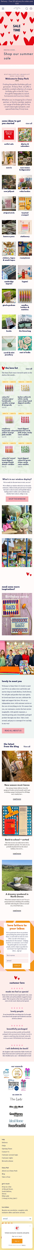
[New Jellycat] (9, 182)
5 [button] (21, 65)
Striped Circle (9, 213)
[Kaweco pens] (9, 227)
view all (29, 123)
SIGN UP (17, 965)
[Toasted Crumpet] (25, 203)
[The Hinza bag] (25, 322)
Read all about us (13, 731)
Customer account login (10, 1155)
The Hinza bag (25, 331)
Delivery (5, 1142)
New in (9, 168)
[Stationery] (25, 227)
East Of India (25, 352)
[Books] (9, 322)
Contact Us (5, 1152)
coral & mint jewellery (9, 354)
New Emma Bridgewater (24, 169)
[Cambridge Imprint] (9, 272)
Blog (3, 1174)
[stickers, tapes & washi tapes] (9, 248)
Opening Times (7, 1149)
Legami (25, 282)
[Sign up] (30, 1219)
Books (9, 331)
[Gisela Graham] (9, 296)
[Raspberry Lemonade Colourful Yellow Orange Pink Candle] (9, 419)
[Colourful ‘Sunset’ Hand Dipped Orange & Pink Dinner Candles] (9, 449)
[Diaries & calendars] (25, 135)
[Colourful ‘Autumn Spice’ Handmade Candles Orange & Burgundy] (9, 388)
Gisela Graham (9, 305)
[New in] (9, 158)
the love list (11, 368)
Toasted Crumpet (25, 214)
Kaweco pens (9, 236)
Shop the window (17, 499)
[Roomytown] (25, 248)
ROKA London (25, 191)
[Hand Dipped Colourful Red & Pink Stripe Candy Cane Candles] (25, 419)
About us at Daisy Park (9, 1171)
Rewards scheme (7, 1161)
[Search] (27, 9)
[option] (17, 38)
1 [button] (11, 65)
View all (27, 747)
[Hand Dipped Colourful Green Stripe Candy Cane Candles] (25, 449)
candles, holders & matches (25, 307)
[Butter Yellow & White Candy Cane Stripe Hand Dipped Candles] (25, 388)
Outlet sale (9, 144)
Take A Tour (6, 1177)
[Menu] (3, 8)
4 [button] (19, 65)
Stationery (24, 236)
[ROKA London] (25, 182)
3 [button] (16, 65)
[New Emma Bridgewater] (25, 158)
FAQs (4, 1146)
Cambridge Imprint (9, 283)
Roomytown (25, 258)
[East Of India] (25, 343)
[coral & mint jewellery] (9, 343)
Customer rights (7, 1158)
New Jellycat (9, 191)
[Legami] (25, 272)
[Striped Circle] (9, 203)
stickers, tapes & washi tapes (9, 259)
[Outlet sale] (9, 135)
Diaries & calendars (25, 145)
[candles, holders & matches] (25, 296)
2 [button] (14, 65)
